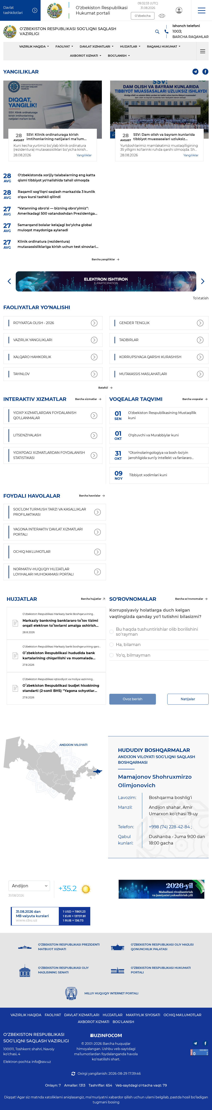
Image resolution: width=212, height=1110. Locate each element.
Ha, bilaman (128, 644)
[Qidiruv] (157, 31)
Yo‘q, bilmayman (133, 655)
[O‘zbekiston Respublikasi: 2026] (161, 889)
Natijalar (188, 699)
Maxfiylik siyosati (143, 1015)
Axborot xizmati (84, 56)
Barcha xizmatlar (86, 399)
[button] (201, 10)
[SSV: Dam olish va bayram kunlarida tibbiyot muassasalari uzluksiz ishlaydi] (159, 110)
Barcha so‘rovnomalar (189, 598)
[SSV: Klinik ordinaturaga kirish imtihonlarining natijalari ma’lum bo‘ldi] (52, 110)
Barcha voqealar (192, 399)
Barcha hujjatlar (91, 598)
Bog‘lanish (117, 56)
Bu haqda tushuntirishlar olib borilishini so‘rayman (157, 632)
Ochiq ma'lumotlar (182, 1015)
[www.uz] (199, 1052)
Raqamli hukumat (162, 46)
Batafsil (103, 387)
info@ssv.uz (41, 1062)
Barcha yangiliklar (103, 259)
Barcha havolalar (89, 495)
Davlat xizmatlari (95, 46)
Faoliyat (62, 46)
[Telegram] (196, 72)
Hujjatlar (128, 46)
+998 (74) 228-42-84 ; (170, 826)
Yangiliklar (84, 155)
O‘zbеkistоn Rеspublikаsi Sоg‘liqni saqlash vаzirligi (36, 1037)
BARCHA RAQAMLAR (190, 37)
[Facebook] (205, 72)
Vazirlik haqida (32, 46)
